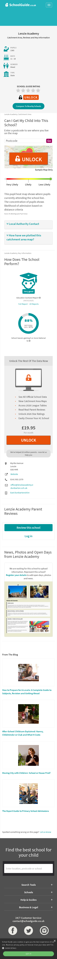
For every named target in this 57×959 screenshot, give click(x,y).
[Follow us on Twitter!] (28, 930)
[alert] (28, 948)
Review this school (28, 527)
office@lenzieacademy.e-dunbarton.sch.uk (22, 486)
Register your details (16, 575)
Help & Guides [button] (28, 899)
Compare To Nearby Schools (28, 106)
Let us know (45, 832)
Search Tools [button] (28, 884)
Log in (28, 536)
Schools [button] (28, 892)
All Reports (34, 304)
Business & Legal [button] (28, 907)
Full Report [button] (23, 304)
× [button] (55, 941)
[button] (28, 224)
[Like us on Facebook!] (12, 930)
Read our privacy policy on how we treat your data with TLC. (30, 945)
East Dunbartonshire (19, 492)
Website (14, 474)
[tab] (28, 225)
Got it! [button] (28, 954)
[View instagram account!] (44, 930)
